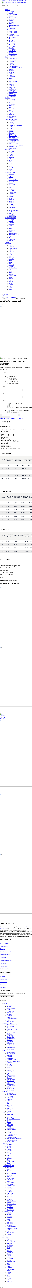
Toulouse (11, 117)
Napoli (10, 163)
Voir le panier (4, 996)
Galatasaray (12, 205)
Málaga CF (12, 78)
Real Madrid (12, 28)
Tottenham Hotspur (14, 146)
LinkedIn (12, 418)
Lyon (10, 113)
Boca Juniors (12, 184)
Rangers (11, 208)
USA (10, 286)
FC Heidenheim (13, 38)
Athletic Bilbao (13, 58)
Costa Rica (11, 259)
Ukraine (11, 284)
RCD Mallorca (13, 82)
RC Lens (11, 111)
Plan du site (3, 963)
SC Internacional (13, 210)
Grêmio (11, 204)
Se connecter (3, 976)
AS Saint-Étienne (13, 101)
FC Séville (11, 72)
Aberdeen (11, 174)
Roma (10, 166)
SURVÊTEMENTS (10, 218)
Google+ (17, 418)
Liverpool (11, 22)
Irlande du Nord (13, 268)
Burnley (11, 127)
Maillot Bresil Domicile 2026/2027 (8, 708)
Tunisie (10, 289)
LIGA (6, 57)
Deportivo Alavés (13, 66)
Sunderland (12, 142)
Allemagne (11, 246)
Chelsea (11, 16)
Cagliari (11, 155)
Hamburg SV (12, 43)
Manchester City (13, 136)
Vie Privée (3, 957)
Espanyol (11, 70)
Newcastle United (13, 139)
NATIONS (8, 243)
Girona (10, 75)
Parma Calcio (12, 168)
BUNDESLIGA (9, 29)
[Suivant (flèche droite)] (2, 1287)
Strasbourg (11, 114)
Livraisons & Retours (6, 960)
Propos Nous (3, 966)
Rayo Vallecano (13, 81)
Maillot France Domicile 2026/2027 (8, 915)
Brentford (11, 123)
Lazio (10, 161)
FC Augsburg (12, 37)
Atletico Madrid (13, 14)
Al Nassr (11, 177)
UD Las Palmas (13, 92)
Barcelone (11, 61)
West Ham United (13, 143)
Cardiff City (12, 186)
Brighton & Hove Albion (15, 125)
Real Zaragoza (12, 89)
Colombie (11, 257)
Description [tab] (6, 421)
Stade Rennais (12, 116)
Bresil (10, 225)
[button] (5, 3)
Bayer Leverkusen (13, 31)
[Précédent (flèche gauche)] (0, 1287)
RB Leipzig (12, 46)
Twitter (7, 418)
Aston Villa (12, 120)
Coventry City (12, 192)
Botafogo (11, 181)
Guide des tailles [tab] (7, 423)
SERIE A (7, 149)
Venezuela (11, 287)
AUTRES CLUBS (10, 172)
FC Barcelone (12, 17)
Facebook (2, 418)
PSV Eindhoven (13, 207)
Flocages (2, 949)
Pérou (10, 277)
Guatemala (11, 265)
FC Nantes (11, 102)
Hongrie (11, 266)
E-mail (22, 418)
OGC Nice (11, 108)
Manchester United (14, 25)
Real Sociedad (12, 86)
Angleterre (11, 251)
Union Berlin (12, 51)
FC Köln (11, 40)
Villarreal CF (12, 95)
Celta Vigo (11, 64)
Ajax (10, 175)
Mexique (11, 274)
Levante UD (12, 76)
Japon (10, 271)
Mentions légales (4, 943)
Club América (12, 189)
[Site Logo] (14, 1)
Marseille (11, 23)
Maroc (10, 272)
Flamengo (11, 201)
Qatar (10, 280)
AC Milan (11, 11)
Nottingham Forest (14, 140)
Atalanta (11, 152)
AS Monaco (12, 99)
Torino (10, 169)
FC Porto (11, 198)
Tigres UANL (12, 216)
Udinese (11, 171)
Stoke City (11, 213)
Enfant (7, 242)
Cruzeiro (11, 196)
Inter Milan (12, 19)
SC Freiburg (12, 48)
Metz (10, 107)
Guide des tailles (4, 969)
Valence (11, 93)
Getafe (10, 73)
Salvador (11, 281)
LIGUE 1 (7, 98)
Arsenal (11, 13)
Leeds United (12, 134)
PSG (10, 26)
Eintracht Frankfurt (14, 35)
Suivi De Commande (5, 952)
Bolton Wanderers (13, 180)
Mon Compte (3, 979)
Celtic (10, 187)
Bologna (11, 154)
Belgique (11, 253)
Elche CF (11, 69)
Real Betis (11, 84)
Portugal (11, 240)
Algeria (11, 245)
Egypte (10, 262)
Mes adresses (3, 982)
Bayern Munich (13, 32)
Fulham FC (12, 131)
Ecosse (10, 260)
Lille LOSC (12, 104)
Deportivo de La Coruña (15, 67)
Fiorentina (11, 157)
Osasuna (11, 79)
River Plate (12, 215)
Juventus (11, 20)
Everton (11, 130)
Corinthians (12, 193)
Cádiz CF (11, 63)
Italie (10, 269)
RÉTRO (7, 10)
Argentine (11, 222)
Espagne (11, 263)
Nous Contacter (4, 946)
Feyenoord (11, 199)
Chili (10, 256)
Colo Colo (11, 195)
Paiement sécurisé (5, 954)
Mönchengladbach (14, 45)
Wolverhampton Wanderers (16, 145)
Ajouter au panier (5, 416)
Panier (1, 984)
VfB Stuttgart (12, 49)
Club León (11, 190)
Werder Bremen (13, 54)
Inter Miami (12, 202)
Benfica (11, 183)
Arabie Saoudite (13, 248)
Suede (10, 283)
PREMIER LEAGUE (11, 119)
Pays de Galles (12, 275)
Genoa (10, 158)
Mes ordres (3, 987)
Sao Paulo (11, 212)
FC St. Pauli (12, 42)
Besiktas (11, 178)
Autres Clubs (12, 55)
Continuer (11, 996)
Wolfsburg (11, 52)
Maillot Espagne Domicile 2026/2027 (9, 788)
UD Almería (12, 90)
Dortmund (11, 34)
